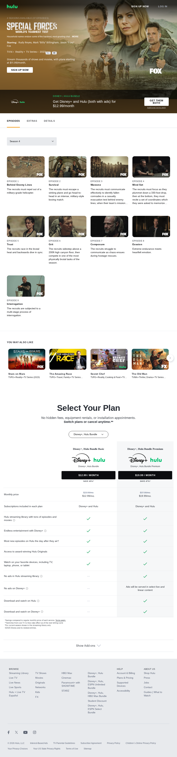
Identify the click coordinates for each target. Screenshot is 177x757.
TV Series (31, 52)
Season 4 (15, 141)
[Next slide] (170, 357)
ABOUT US (149, 669)
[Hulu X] (19, 732)
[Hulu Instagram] (34, 732)
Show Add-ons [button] (85, 645)
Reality (19, 52)
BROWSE (14, 669)
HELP (120, 669)
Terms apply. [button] (60, 620)
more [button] (75, 36)
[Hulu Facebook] (11, 732)
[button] (13, 120)
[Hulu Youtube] (28, 732)
